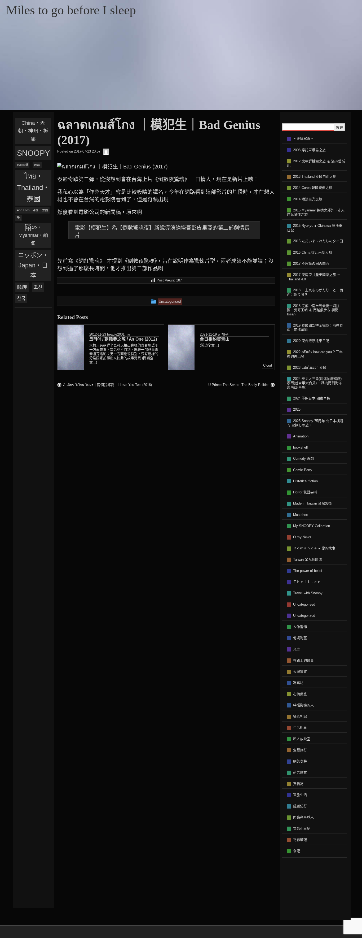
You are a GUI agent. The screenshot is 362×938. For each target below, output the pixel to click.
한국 (21, 298)
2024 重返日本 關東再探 (311, 398)
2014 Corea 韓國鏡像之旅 (312, 188)
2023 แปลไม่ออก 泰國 (309, 368)
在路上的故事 (303, 660)
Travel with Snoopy (308, 593)
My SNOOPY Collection (311, 526)
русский (22, 164)
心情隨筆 (300, 694)
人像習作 (300, 627)
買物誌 (298, 784)
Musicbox (300, 515)
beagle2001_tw (118, 334)
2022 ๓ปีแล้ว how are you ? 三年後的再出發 (315, 354)
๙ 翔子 (223, 334)
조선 (37, 287)
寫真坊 (298, 683)
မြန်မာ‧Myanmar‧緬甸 (33, 235)
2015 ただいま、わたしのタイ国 (318, 241)
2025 (297, 409)
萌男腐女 (300, 772)
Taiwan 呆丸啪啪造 (307, 560)
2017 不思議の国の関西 (311, 264)
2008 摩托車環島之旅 (309, 150)
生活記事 (300, 727)
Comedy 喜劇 (303, 459)
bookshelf (300, 447)
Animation (300, 436)
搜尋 (339, 127)
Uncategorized (304, 616)
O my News (302, 537)
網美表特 (300, 761)
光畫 (296, 649)
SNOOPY (33, 153)
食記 (296, 851)
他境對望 (300, 638)
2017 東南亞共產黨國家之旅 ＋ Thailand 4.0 (314, 277)
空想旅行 (300, 750)
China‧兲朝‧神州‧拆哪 (33, 131)
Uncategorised (304, 604)
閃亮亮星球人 (303, 817)
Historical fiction (305, 481)
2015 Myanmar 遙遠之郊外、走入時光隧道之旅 (316, 212)
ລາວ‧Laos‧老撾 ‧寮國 (32, 210)
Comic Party (302, 470)
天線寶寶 (300, 672)
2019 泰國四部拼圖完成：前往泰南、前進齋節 (315, 327)
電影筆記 (300, 840)
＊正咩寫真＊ (303, 139)
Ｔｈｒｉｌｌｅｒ (307, 582)
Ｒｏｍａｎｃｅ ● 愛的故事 (314, 548)
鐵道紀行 (300, 806)
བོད (18, 218)
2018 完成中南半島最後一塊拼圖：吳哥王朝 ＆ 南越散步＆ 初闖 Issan (313, 310)
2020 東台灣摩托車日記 (311, 341)
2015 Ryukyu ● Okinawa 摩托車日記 (314, 228)
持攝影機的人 (303, 705)
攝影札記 (300, 716)
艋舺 (22, 287)
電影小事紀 (301, 829)
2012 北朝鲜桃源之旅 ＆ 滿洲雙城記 (316, 163)
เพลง (37, 164)
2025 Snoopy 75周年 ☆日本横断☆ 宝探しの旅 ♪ (315, 423)
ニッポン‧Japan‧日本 (33, 265)
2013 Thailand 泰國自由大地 (314, 177)
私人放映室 (301, 739)
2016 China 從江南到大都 (312, 252)
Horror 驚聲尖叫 (305, 492)
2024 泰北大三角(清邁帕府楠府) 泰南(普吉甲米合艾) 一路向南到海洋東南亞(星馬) (314, 383)
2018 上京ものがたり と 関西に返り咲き (315, 292)
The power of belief (307, 571)
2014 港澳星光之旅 (307, 199)
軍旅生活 (300, 795)
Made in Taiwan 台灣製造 (312, 503)
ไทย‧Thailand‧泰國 (33, 187)
